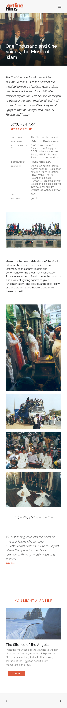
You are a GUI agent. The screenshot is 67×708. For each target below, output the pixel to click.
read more (16, 673)
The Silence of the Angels (27, 645)
